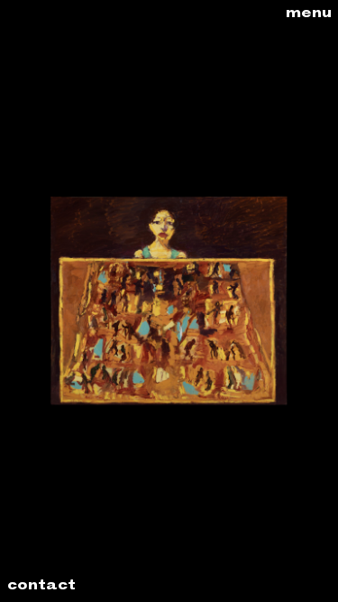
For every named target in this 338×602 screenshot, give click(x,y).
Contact (41, 586)
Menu (309, 14)
